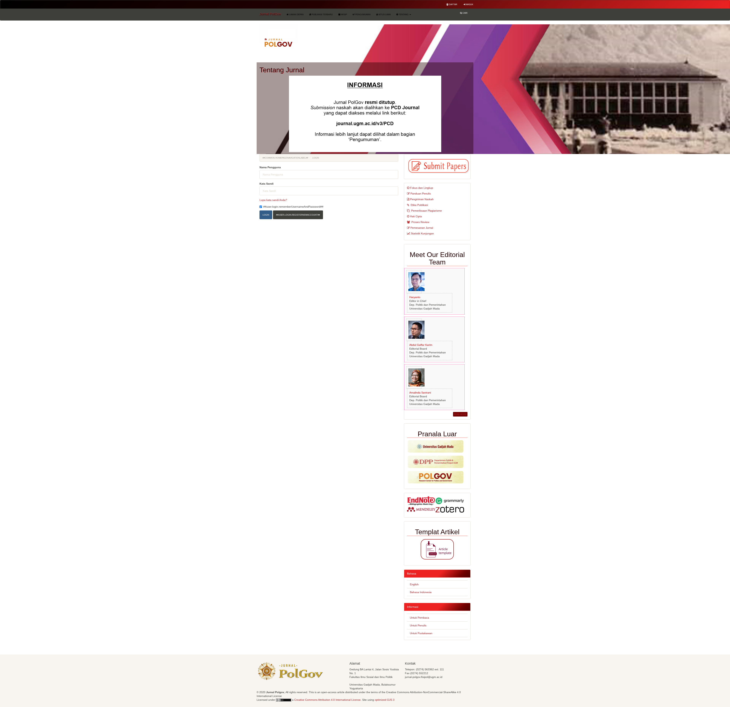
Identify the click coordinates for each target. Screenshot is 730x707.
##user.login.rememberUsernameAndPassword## (293, 206)
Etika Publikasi (419, 204)
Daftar (452, 4)
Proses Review (420, 222)
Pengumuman (363, 14)
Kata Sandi (266, 183)
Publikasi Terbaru (322, 14)
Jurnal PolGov (270, 14)
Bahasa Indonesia (421, 592)
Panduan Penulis (420, 193)
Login (266, 215)
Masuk (469, 4)
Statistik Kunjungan (422, 233)
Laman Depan (296, 14)
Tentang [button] (403, 14)
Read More (460, 414)
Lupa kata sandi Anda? (273, 200)
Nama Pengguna (270, 167)
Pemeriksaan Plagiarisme (426, 210)
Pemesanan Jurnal (421, 227)
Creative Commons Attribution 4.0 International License (327, 699)
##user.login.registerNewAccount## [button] (298, 215)
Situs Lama (384, 14)
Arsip (343, 14)
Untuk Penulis (418, 625)
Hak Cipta (416, 216)
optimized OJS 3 (384, 699)
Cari (464, 13)
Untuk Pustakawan (421, 633)
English (414, 584)
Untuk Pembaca (419, 617)
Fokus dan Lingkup (421, 187)
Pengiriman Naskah (422, 199)
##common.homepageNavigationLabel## (285, 158)
